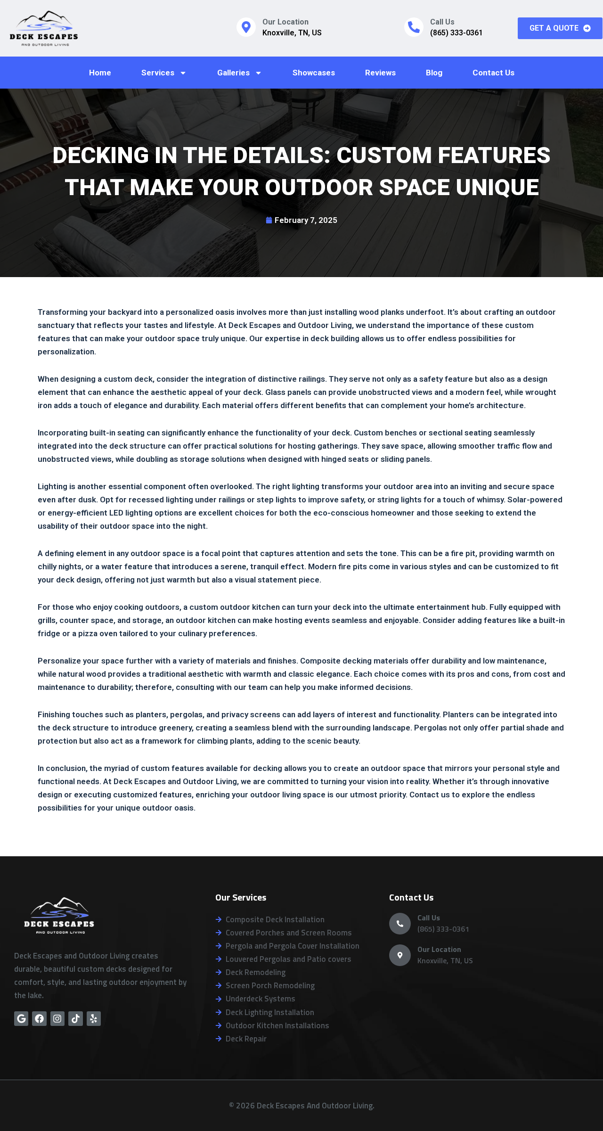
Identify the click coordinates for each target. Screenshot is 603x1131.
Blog (434, 72)
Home (100, 72)
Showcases (314, 72)
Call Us (442, 21)
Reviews (380, 72)
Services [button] (157, 72)
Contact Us (493, 72)
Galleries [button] (233, 72)
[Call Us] (414, 27)
